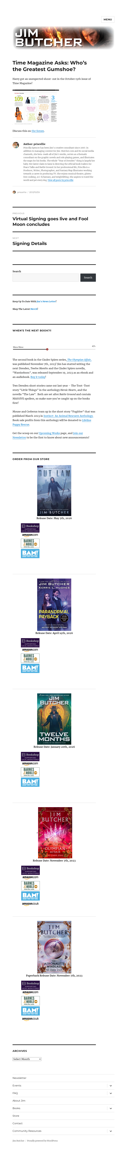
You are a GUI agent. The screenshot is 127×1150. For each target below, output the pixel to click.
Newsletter (19, 1078)
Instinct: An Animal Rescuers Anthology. (68, 415)
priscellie (21, 192)
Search (17, 271)
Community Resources (27, 1130)
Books (16, 1108)
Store (16, 1115)
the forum (38, 130)
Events (17, 1085)
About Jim (19, 1100)
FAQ (15, 1093)
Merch (33, 309)
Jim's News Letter (46, 301)
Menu (108, 19)
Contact (18, 1123)
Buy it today (38, 376)
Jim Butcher (18, 1141)
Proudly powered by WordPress (42, 1141)
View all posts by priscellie (60, 180)
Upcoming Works (49, 433)
